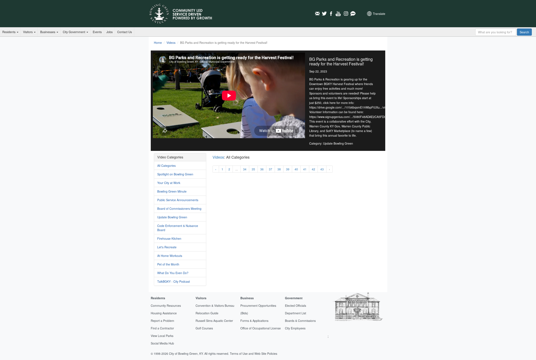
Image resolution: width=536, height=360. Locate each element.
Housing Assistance (164, 313)
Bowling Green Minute (172, 191)
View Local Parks (162, 336)
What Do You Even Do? (172, 273)
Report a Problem (162, 321)
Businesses (48, 32)
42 (313, 169)
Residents (9, 32)
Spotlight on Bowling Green (175, 174)
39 (287, 169)
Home (158, 42)
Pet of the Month (168, 264)
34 (244, 169)
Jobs (109, 32)
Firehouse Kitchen (169, 238)
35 (253, 169)
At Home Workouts (169, 256)
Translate (379, 14)
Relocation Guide (207, 313)
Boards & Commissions (300, 321)
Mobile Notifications (353, 13)
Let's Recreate (167, 247)
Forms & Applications (254, 321)
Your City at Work (168, 183)
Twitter (324, 13)
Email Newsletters (317, 13)
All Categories (166, 165)
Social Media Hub (162, 343)
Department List (295, 313)
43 (322, 169)
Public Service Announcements (177, 200)
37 (270, 169)
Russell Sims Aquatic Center (214, 321)
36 (262, 169)
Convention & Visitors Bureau (215, 305)
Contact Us (124, 32)
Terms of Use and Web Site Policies (253, 353)
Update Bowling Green (172, 217)
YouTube (338, 13)
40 (296, 169)
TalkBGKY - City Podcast (173, 281)
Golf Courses (204, 328)
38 (279, 169)
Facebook (331, 13)
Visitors (28, 32)
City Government (74, 32)
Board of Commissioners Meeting (179, 208)
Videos (170, 42)
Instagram (346, 13)
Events (97, 32)
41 (305, 169)
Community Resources (166, 305)
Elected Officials (295, 305)
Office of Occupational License (260, 328)
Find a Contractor (162, 328)
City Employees (295, 328)
